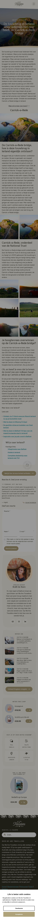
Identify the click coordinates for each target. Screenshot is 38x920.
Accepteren (19, 914)
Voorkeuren (19, 908)
